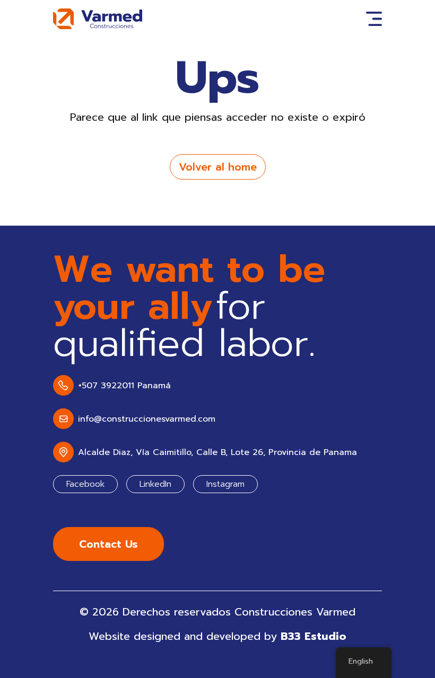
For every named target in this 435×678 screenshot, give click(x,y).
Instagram (225, 484)
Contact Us (108, 544)
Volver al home (218, 167)
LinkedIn (155, 484)
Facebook (85, 484)
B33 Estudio (313, 636)
